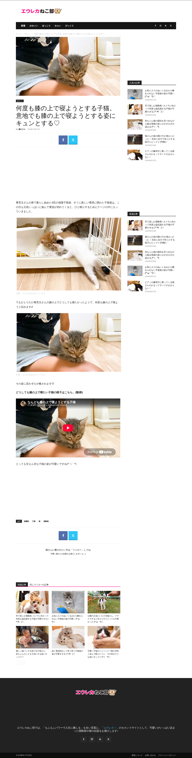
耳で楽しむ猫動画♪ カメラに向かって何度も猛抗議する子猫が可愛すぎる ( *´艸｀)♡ (32, 619)
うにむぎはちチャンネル (33, 293)
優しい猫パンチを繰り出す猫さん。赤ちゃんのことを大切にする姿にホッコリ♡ (31, 654)
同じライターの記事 (39, 585)
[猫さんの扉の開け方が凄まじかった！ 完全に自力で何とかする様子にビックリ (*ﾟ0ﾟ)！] (135, 139)
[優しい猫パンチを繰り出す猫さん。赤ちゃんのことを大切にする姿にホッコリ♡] (32, 637)
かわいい (34, 25)
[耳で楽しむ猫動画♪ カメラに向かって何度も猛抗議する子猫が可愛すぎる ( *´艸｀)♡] (32, 602)
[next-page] (22, 663)
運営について (137, 755)
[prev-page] (18, 663)
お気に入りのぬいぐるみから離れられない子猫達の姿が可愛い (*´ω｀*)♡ (67, 619)
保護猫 (26, 521)
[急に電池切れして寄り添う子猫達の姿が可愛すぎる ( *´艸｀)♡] (68, 637)
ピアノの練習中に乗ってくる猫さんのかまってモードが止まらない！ (159, 154)
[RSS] (165, 25)
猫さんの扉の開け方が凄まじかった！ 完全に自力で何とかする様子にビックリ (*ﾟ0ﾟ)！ (160, 139)
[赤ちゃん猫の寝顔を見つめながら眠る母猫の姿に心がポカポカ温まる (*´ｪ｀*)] (135, 124)
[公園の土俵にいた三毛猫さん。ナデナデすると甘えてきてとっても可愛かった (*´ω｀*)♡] (104, 602)
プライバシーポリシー (167, 755)
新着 (23, 25)
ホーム (18, 34)
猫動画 (46, 521)
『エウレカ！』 (110, 727)
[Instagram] (160, 25)
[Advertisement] (68, 171)
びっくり (69, 25)
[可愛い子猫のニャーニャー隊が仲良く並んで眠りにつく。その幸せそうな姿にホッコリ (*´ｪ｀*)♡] (104, 637)
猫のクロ (22, 129)
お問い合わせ (150, 755)
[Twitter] (170, 25)
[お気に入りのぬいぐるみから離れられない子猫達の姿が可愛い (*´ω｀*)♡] (68, 602)
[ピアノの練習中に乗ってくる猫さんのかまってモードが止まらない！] (135, 155)
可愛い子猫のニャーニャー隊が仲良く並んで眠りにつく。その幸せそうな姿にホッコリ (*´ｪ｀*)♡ (103, 654)
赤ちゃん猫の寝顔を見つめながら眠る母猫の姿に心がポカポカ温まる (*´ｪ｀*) (159, 124)
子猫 (33, 521)
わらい (58, 25)
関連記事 (22, 585)
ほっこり (46, 25)
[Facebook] (155, 25)
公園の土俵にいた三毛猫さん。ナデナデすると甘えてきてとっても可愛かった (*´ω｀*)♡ (103, 619)
